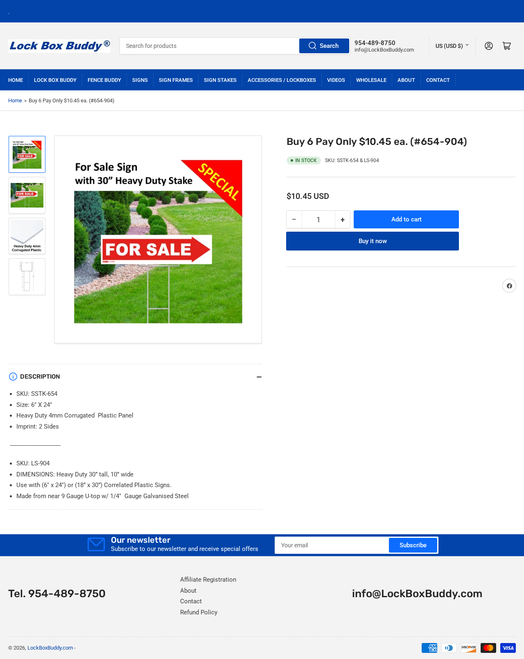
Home (15, 80)
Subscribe (413, 545)
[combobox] (235, 45)
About (406, 80)
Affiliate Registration (208, 579)
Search (329, 46)
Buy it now (373, 241)
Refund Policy (198, 612)
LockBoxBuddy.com (50, 648)
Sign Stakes (220, 80)
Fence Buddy (104, 80)
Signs (140, 80)
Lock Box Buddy (55, 80)
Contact (438, 80)
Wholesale (371, 80)
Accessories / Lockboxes (282, 80)
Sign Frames (176, 80)
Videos (336, 80)
